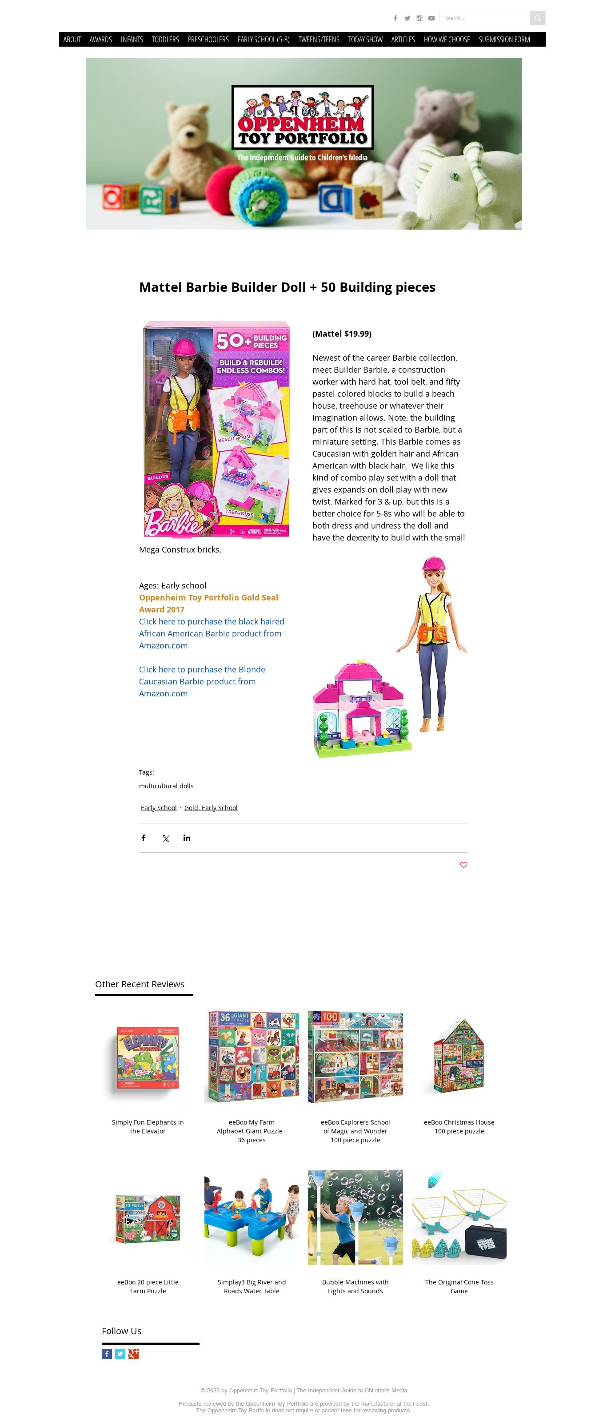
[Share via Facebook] (143, 838)
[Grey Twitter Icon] (407, 18)
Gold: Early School (211, 807)
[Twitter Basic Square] (120, 1354)
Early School (159, 807)
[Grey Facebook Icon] (395, 18)
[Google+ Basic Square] (133, 1354)
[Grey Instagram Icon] (419, 18)
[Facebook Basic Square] (107, 1354)
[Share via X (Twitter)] (165, 838)
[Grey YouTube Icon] (431, 18)
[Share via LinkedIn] (187, 838)
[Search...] (537, 18)
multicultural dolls (166, 786)
